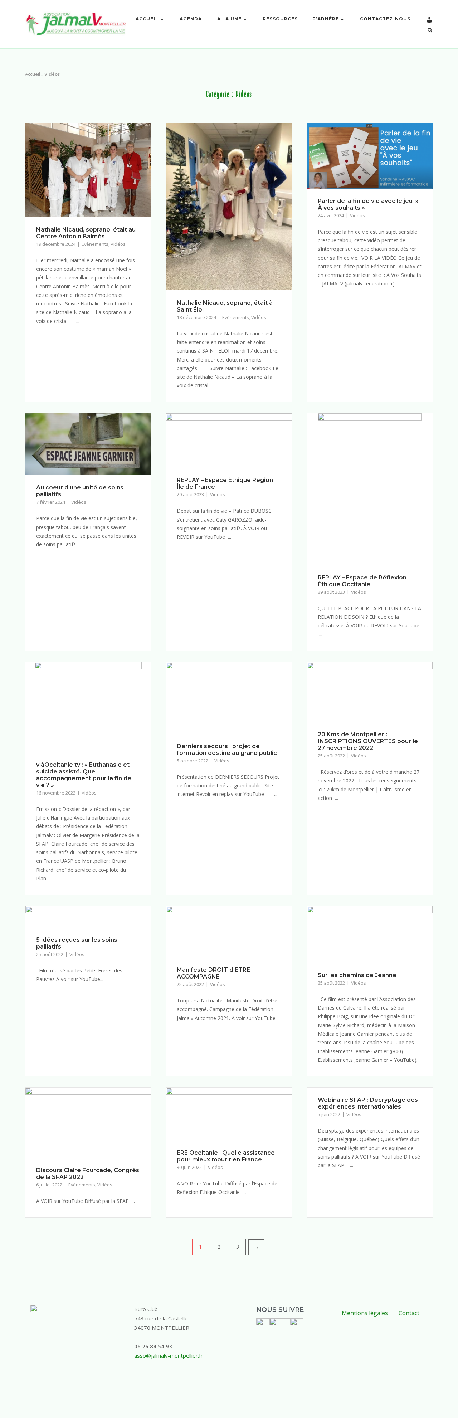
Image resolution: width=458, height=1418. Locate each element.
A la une (229, 18)
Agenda (191, 18)
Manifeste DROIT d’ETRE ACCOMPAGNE (213, 973)
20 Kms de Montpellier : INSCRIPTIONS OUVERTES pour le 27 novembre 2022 (368, 741)
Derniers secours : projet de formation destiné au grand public (227, 749)
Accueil (147, 18)
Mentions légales (365, 1313)
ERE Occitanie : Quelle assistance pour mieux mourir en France (226, 1156)
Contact (409, 1313)
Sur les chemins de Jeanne (357, 975)
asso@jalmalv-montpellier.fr (168, 1355)
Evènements (95, 244)
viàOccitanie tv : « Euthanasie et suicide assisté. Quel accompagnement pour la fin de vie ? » (83, 774)
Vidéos (118, 244)
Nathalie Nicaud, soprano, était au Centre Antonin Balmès (86, 233)
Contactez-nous (385, 18)
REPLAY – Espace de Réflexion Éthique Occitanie (362, 581)
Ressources (280, 18)
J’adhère (326, 18)
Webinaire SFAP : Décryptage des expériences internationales (368, 1103)
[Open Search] (430, 31)
